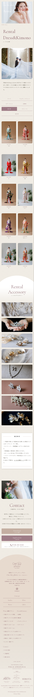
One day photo (13, 4)
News (10, 605)
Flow (24, 600)
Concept (17, 596)
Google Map (17, 585)
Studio (10, 600)
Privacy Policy (17, 693)
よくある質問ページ (19, 460)
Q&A (24, 605)
